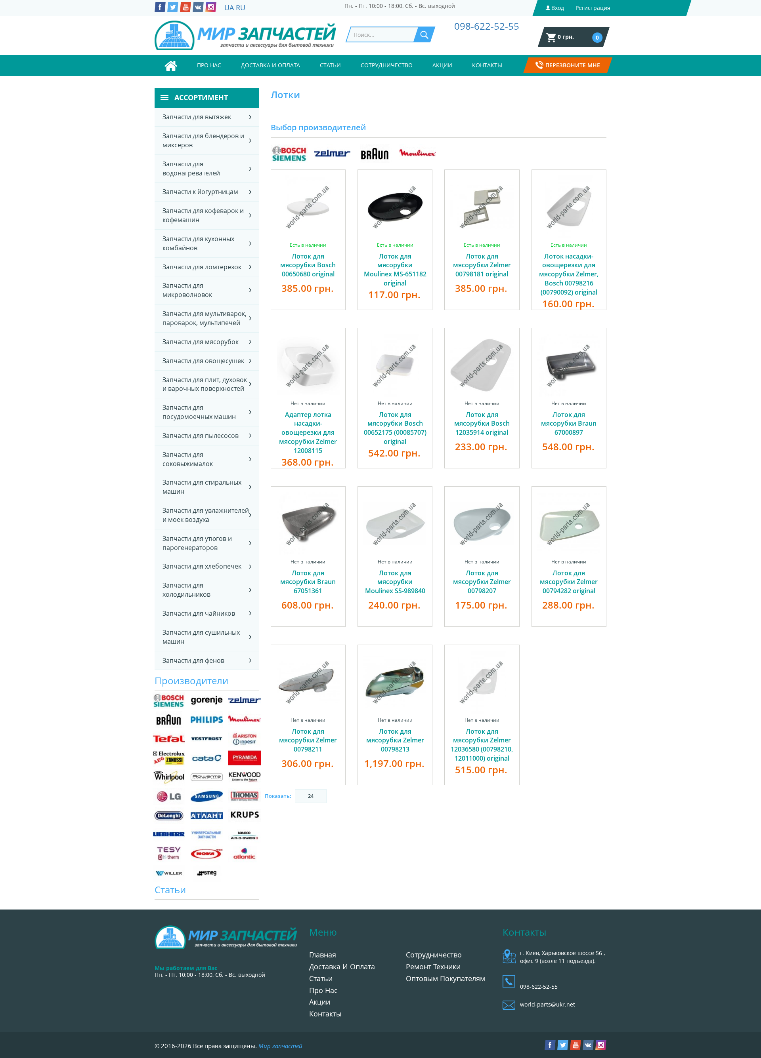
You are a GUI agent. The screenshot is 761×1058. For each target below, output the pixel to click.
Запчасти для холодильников (186, 590)
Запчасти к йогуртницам (200, 191)
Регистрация (593, 7)
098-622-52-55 (486, 25)
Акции (442, 65)
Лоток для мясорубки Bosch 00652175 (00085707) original (395, 428)
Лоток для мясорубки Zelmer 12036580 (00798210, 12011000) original (482, 745)
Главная (322, 954)
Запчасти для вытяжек (197, 116)
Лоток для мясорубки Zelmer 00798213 (395, 740)
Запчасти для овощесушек (203, 360)
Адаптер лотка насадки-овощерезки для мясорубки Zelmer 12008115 (308, 432)
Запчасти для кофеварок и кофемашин (203, 215)
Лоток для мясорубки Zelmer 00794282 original (569, 582)
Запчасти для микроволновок (187, 290)
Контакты (487, 65)
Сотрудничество (387, 65)
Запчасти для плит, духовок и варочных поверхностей (205, 384)
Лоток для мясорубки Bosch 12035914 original (482, 423)
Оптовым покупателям (445, 978)
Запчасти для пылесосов (201, 435)
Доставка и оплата (270, 65)
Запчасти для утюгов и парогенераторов (197, 543)
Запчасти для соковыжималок (188, 459)
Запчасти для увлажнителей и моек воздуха (206, 515)
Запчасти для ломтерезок (202, 267)
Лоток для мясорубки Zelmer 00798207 (482, 582)
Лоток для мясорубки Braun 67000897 (569, 423)
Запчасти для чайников (199, 613)
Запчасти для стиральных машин (202, 487)
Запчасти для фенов (193, 660)
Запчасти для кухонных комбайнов (198, 243)
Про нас (209, 65)
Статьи (330, 65)
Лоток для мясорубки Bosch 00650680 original (308, 265)
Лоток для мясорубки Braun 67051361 (308, 582)
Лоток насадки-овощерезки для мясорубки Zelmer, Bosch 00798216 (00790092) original (568, 274)
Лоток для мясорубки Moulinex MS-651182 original (395, 270)
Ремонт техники (433, 966)
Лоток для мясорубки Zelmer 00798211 (308, 740)
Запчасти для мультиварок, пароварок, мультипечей (205, 318)
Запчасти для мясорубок (201, 341)
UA (229, 7)
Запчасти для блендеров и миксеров (203, 140)
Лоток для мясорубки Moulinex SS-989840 (395, 582)
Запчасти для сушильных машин (201, 637)
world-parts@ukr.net (547, 1004)
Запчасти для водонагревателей (191, 168)
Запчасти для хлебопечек (202, 566)
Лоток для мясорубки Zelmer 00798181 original (482, 265)
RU (240, 7)
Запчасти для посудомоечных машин (199, 412)
